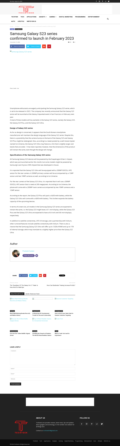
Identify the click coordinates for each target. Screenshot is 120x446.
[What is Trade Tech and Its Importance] (65, 325)
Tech (22, 17)
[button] (108, 19)
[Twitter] (108, 1)
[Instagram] (99, 1)
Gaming (52, 17)
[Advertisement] (77, 9)
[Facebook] (96, 1)
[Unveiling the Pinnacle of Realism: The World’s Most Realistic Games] (42, 325)
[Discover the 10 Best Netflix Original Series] (20, 325)
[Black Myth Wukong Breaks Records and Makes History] (20, 305)
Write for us (31, 21)
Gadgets (42, 17)
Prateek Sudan (28, 251)
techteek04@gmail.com (50, 430)
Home (11, 26)
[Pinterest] (102, 1)
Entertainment (94, 17)
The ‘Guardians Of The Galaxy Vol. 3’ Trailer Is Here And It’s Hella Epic (24, 286)
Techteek (14, 17)
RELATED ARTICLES (17, 294)
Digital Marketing (66, 17)
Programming (80, 17)
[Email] (36, 255)
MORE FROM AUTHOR (32, 294)
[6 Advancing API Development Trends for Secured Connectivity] (42, 305)
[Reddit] (105, 1)
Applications (31, 17)
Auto (13, 21)
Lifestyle (21, 21)
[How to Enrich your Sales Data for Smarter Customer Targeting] (65, 305)
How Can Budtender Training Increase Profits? (61, 285)
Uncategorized (19, 29)
